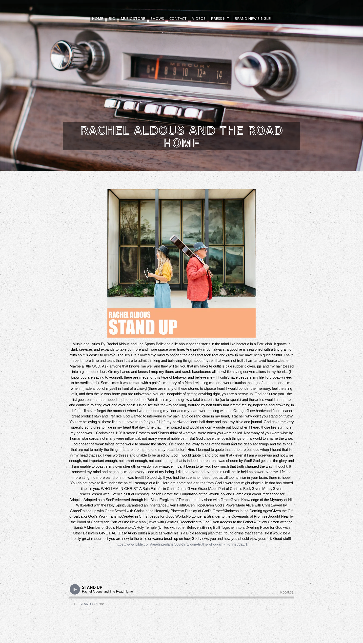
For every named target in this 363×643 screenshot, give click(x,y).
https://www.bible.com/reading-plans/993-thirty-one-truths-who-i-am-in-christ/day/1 (181, 544)
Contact (178, 18)
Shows (157, 18)
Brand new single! (253, 18)
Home (97, 18)
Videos (198, 18)
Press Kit (220, 18)
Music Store (133, 18)
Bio (112, 18)
